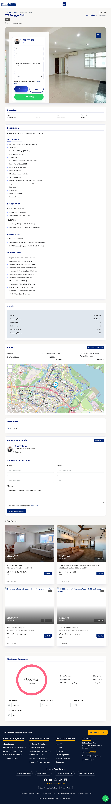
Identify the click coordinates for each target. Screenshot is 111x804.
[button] (64, 4)
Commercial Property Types (13, 755)
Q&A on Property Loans (38, 758)
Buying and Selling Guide (38, 744)
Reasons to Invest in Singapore (14, 747)
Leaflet (84, 412)
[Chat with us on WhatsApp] (105, 798)
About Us (59, 744)
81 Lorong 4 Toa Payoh (15, 627)
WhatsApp (29, 97)
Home (9, 12)
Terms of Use (34, 506)
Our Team (59, 751)
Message (10, 486)
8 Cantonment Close (14, 565)
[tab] (98, 35)
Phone (59, 466)
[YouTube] (50, 780)
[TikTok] (60, 780)
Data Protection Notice (48, 788)
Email (9, 476)
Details (47, 574)
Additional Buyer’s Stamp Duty (40, 751)
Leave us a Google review (57, 783)
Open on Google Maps (96, 347)
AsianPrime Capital (24, 773)
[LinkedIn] (65, 780)
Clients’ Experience (62, 755)
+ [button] (10, 367)
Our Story (59, 747)
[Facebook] (45, 780)
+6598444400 (19, 448)
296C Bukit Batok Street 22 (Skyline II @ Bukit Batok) (79, 565)
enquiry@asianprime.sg (93, 756)
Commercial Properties (64, 773)
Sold (7, 19)
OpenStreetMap (92, 412)
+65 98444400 (90, 752)
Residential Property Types (13, 751)
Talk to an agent (99, 732)
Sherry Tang (13, 581)
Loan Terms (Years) (14, 710)
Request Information (16, 511)
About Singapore (9, 744)
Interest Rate (79, 700)
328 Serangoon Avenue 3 (68, 627)
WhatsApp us (89, 760)
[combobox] (29, 76)
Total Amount (12, 700)
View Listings (24, 43)
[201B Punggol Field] (55, 385)
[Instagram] (55, 780)
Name (9, 466)
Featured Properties (63, 758)
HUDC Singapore (43, 773)
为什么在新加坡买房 (10, 758)
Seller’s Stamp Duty (36, 755)
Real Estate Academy (86, 773)
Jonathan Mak (66, 643)
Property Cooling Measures (39, 762)
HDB (15, 12)
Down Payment (46, 700)
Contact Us (60, 762)
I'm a (59, 476)
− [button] (10, 370)
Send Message (21, 89)
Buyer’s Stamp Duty (36, 747)
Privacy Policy (66, 788)
